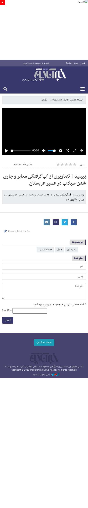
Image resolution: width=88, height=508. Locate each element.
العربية (76, 63)
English (68, 63)
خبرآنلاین (44, 75)
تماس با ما (45, 63)
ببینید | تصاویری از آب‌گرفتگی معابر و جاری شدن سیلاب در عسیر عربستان (44, 179)
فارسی (83, 63)
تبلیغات (31, 63)
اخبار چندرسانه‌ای (59, 100)
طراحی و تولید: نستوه (42, 374)
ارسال (8, 320)
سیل (59, 250)
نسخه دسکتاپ (44, 342)
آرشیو (25, 63)
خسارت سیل (45, 250)
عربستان (71, 250)
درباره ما (38, 63)
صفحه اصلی (76, 100)
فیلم (44, 100)
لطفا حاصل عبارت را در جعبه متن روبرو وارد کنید (59, 305)
